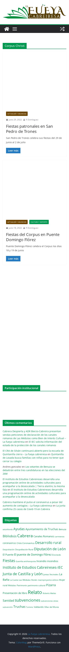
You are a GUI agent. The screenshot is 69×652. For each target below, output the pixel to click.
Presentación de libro (15, 593)
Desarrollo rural (48, 542)
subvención (8, 607)
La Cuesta (14, 580)
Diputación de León (50, 548)
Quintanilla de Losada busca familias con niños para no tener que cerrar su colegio (33, 458)
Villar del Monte (51, 607)
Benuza (62, 529)
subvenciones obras (49, 601)
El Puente (8, 554)
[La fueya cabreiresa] (7, 29)
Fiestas (9, 560)
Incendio (41, 561)
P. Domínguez (32, 119)
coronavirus (9, 543)
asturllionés (8, 529)
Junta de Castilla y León (23, 573)
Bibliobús (10, 536)
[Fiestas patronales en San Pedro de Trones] (34, 83)
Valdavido (39, 606)
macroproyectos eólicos (48, 580)
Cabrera (25, 535)
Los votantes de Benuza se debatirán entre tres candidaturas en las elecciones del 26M (34, 470)
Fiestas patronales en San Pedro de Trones (29, 128)
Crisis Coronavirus (25, 543)
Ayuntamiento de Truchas (41, 529)
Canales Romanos (43, 536)
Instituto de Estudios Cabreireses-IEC (33, 567)
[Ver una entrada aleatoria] (62, 29)
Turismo (29, 607)
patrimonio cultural (36, 585)
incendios (52, 561)
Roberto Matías (49, 593)
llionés (34, 580)
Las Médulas (25, 580)
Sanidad (8, 600)
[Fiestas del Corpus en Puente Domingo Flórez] (34, 191)
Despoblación (9, 549)
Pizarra (51, 585)
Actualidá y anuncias (16, 114)
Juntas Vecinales (50, 574)
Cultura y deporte (39, 222)
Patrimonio (22, 585)
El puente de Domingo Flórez (33, 554)
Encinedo (56, 554)
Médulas (12, 585)
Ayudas (19, 528)
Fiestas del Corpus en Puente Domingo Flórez (32, 237)
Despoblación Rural (24, 549)
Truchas (19, 606)
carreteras (59, 536)
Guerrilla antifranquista (26, 561)
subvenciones (27, 600)
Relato (35, 592)
